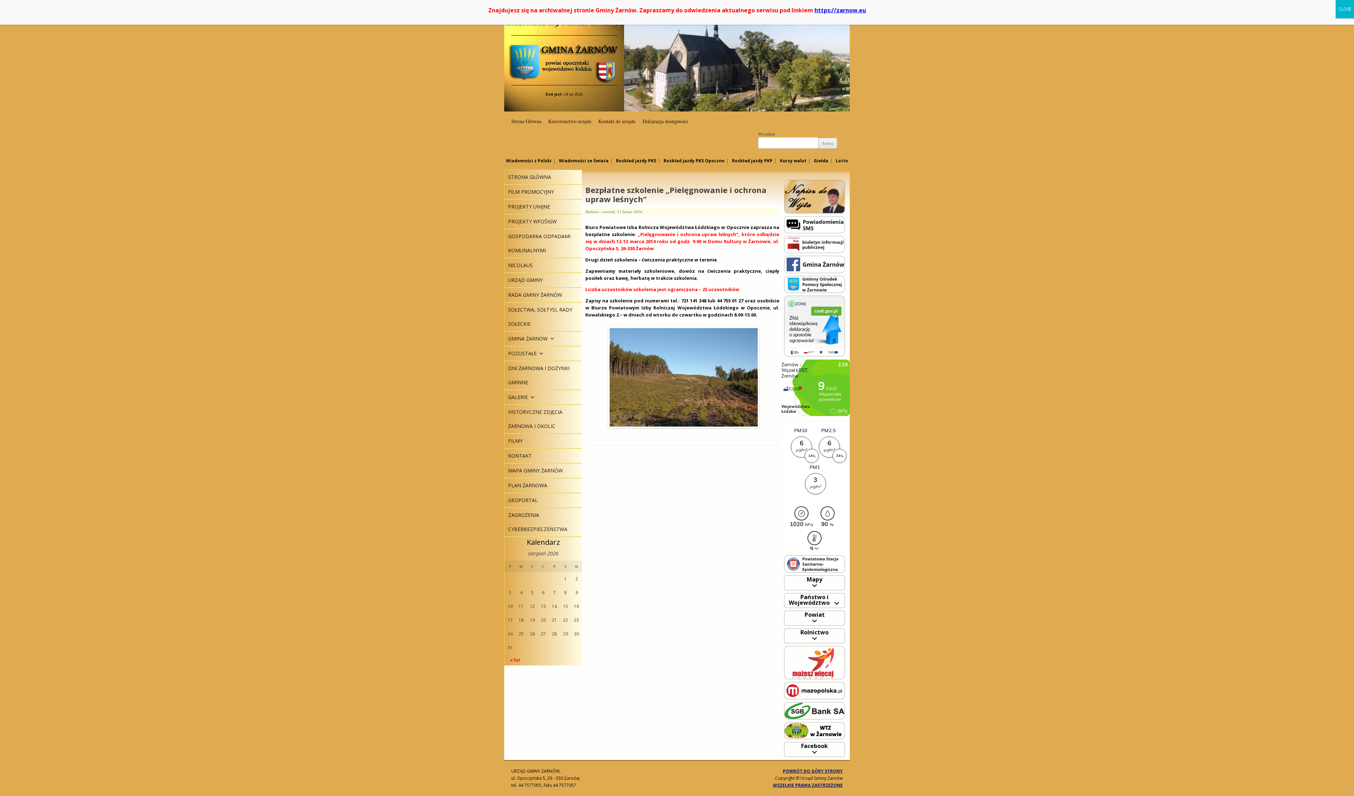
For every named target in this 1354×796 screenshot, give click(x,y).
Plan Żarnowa (527, 485)
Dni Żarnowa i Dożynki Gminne (538, 375)
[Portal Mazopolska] (814, 690)
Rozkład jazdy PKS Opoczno (694, 161)
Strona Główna (526, 121)
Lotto (842, 161)
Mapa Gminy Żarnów (535, 470)
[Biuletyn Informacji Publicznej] (814, 244)
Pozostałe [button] (522, 353)
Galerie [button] (518, 397)
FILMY (515, 441)
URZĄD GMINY (525, 280)
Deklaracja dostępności (665, 121)
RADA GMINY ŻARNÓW (535, 294)
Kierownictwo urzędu (569, 121)
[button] (551, 338)
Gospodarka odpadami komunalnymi (539, 243)
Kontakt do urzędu (616, 121)
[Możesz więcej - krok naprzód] (814, 662)
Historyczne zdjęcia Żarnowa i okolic (535, 419)
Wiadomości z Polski (528, 161)
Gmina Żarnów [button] (528, 338)
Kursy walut (793, 161)
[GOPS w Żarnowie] (814, 284)
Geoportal (523, 500)
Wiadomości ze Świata (584, 161)
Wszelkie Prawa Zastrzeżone (808, 785)
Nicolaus (520, 265)
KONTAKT (520, 455)
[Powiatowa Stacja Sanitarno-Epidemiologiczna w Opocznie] (814, 564)
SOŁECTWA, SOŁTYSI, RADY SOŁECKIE (540, 316)
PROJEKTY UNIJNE (529, 206)
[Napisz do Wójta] (814, 196)
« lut (515, 660)
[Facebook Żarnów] (814, 264)
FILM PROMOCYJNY (531, 191)
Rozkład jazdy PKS (636, 161)
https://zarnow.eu (840, 10)
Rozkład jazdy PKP (752, 161)
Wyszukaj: (766, 134)
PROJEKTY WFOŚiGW (532, 221)
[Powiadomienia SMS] (814, 224)
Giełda (821, 161)
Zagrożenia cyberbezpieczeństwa (537, 522)
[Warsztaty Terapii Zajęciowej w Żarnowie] (814, 730)
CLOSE (1344, 9)
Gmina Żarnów (564, 49)
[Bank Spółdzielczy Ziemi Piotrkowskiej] (814, 710)
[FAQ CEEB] (814, 325)
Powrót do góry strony (813, 771)
